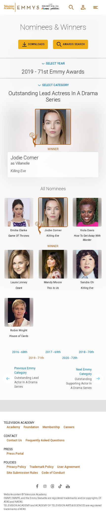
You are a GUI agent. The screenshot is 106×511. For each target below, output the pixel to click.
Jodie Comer (24, 158)
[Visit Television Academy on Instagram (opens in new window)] (45, 486)
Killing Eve (18, 171)
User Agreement (68, 467)
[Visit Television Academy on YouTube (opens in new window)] (68, 486)
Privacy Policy (16, 467)
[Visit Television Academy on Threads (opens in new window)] (52, 486)
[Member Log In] (83, 7)
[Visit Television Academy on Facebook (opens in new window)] (37, 486)
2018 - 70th (86, 352)
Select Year (55, 63)
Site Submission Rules (22, 472)
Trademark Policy (41, 467)
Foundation (31, 427)
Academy (13, 427)
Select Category (55, 85)
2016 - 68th (19, 352)
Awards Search (73, 44)
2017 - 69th (53, 352)
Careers (69, 427)
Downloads (36, 44)
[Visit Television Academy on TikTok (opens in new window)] (60, 486)
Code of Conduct (53, 472)
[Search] (71, 7)
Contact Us (14, 440)
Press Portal (15, 453)
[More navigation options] (96, 7)
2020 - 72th (69, 358)
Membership (51, 427)
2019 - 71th (36, 358)
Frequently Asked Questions (45, 440)
